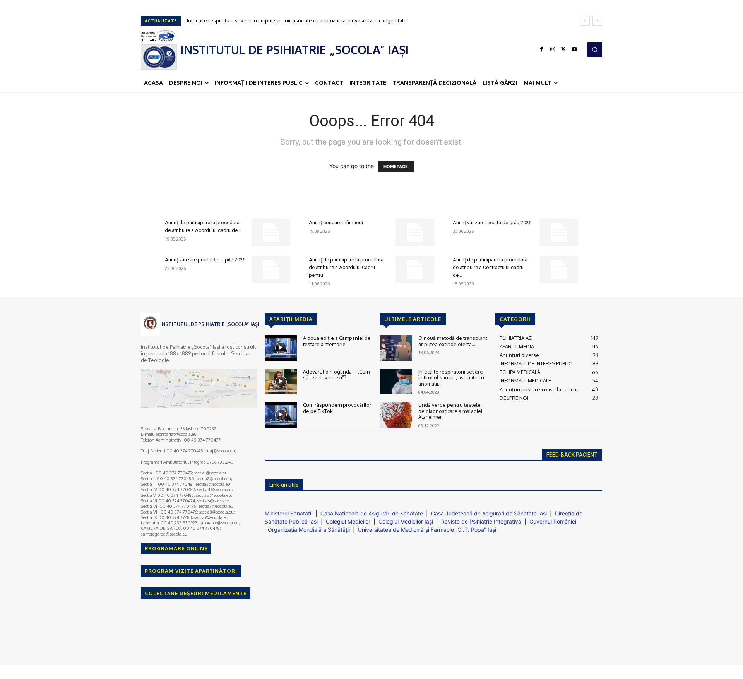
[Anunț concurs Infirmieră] (414, 232)
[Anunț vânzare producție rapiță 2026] (271, 269)
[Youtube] (574, 49)
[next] (597, 21)
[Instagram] (552, 49)
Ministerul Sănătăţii (288, 513)
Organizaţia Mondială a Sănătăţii (309, 529)
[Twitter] (563, 49)
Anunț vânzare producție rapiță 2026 (205, 260)
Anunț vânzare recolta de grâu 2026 (492, 222)
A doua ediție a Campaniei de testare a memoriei (337, 341)
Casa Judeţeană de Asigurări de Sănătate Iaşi (489, 513)
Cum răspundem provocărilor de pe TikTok (337, 408)
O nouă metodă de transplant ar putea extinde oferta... (452, 341)
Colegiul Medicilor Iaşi (405, 521)
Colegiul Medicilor (348, 521)
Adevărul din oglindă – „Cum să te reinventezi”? (336, 375)
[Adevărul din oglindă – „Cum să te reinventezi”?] (281, 382)
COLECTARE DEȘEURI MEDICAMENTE (196, 593)
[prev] (585, 21)
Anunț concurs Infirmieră (336, 222)
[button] (594, 49)
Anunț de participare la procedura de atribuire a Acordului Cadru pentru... (346, 267)
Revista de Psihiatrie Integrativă (481, 521)
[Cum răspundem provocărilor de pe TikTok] (281, 415)
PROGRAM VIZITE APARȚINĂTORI (191, 571)
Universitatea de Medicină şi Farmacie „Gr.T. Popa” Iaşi (427, 529)
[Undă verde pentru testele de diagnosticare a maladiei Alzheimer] (396, 415)
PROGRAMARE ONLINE (176, 548)
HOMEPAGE (395, 166)
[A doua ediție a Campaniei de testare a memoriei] (281, 348)
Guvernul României (552, 521)
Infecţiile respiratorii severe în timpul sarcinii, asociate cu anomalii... (451, 378)
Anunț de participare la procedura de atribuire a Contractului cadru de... (490, 267)
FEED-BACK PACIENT (571, 455)
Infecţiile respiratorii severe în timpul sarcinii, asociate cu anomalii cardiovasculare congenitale (297, 20)
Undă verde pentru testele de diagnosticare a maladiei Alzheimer (450, 411)
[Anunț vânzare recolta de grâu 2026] (558, 232)
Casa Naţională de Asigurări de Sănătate (371, 513)
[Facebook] (541, 49)
